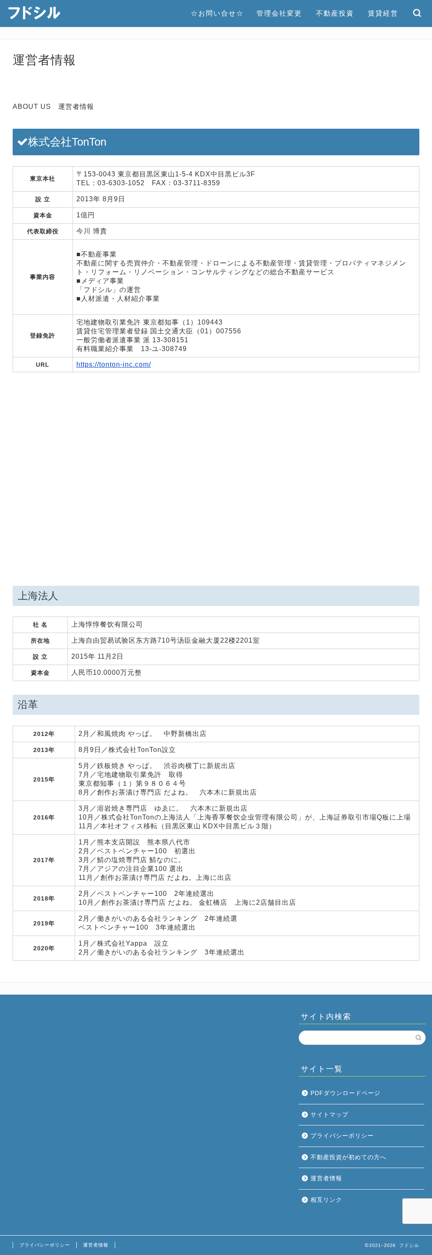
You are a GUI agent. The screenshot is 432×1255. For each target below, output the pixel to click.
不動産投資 (335, 13)
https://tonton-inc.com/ (113, 364)
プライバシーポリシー (342, 1136)
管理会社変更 (279, 13)
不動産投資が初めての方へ (348, 1157)
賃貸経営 (383, 13)
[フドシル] (34, 18)
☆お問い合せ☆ (217, 13)
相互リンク (326, 1200)
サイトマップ (329, 1115)
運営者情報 (326, 1178)
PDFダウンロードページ (345, 1093)
